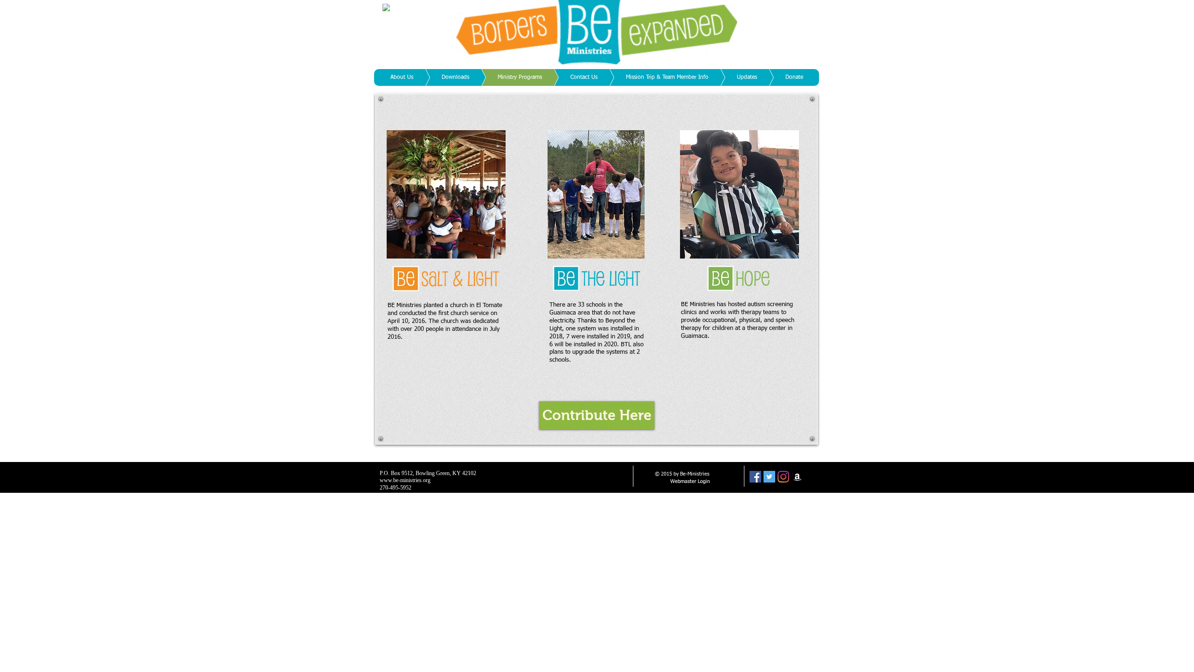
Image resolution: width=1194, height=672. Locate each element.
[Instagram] (783, 477)
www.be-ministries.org (405, 480)
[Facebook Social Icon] (755, 477)
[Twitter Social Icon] (769, 477)
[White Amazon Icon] (797, 477)
